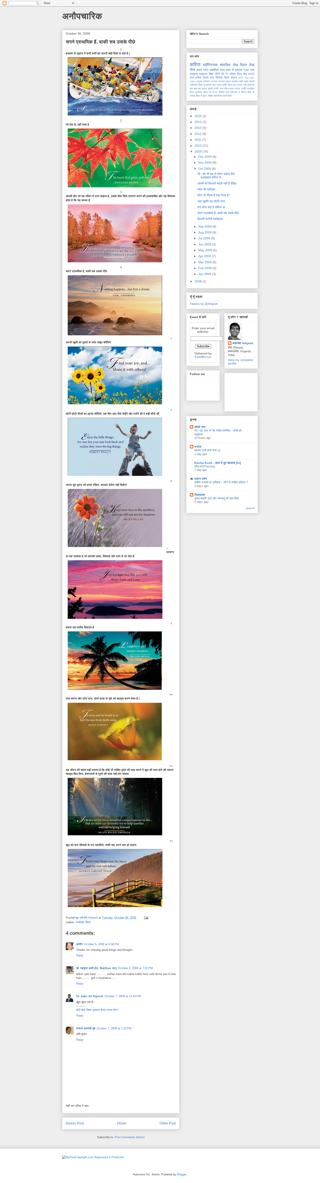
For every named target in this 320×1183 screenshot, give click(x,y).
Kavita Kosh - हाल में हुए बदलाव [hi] (217, 463)
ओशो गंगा (199, 427)
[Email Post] (146, 917)
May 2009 (205, 250)
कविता (195, 64)
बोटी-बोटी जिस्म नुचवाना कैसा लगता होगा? (97, 1010)
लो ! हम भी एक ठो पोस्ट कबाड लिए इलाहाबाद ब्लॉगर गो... (216, 175)
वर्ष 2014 (213, 92)
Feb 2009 (205, 268)
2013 (198, 127)
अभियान (206, 81)
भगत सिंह (223, 88)
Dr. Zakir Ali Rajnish (89, 996)
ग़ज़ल (219, 85)
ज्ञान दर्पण (200, 478)
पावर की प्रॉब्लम (206, 189)
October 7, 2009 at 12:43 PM (122, 996)
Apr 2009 (205, 256)
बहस (195, 88)
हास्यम (238, 70)
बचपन (239, 85)
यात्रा (205, 92)
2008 (198, 281)
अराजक (214, 81)
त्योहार (232, 74)
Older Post (168, 1123)
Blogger (181, 1174)
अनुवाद (199, 81)
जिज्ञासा (199, 495)
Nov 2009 (205, 162)
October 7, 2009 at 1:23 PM (114, 1028)
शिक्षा (211, 74)
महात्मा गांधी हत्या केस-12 (207, 450)
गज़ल (246, 70)
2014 (240, 77)
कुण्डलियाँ (207, 85)
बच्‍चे (245, 85)
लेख (192, 70)
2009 (198, 151)
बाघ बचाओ (202, 88)
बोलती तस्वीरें (213, 88)
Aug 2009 (205, 232)
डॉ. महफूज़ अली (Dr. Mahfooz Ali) (96, 968)
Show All (250, 508)
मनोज (197, 446)
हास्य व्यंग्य (203, 70)
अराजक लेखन (224, 81)
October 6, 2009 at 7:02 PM (135, 968)
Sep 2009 (205, 226)
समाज (234, 77)
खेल (214, 85)
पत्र (234, 85)
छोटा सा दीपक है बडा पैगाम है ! (213, 195)
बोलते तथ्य (208, 77)
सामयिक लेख (229, 65)
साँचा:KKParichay (204, 466)
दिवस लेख (247, 65)
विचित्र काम (224, 92)
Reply (79, 955)
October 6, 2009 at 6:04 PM (101, 944)
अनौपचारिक (82, 16)
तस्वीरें (224, 85)
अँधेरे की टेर (221, 74)
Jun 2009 (205, 244)
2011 (198, 139)
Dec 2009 (205, 156)
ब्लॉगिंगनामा (210, 65)
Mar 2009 (205, 262)
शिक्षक (243, 92)
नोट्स (230, 85)
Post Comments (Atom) (130, 1137)
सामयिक (214, 70)
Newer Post (75, 1123)
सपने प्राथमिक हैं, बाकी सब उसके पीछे (218, 213)
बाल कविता (195, 77)
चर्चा (252, 70)
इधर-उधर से (227, 70)
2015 (198, 116)
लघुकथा (203, 74)
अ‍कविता (234, 81)
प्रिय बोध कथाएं (245, 74)
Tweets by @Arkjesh (204, 303)
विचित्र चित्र (222, 77)
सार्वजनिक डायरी (220, 95)
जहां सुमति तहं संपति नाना (211, 201)
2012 (198, 134)
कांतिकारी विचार (196, 85)
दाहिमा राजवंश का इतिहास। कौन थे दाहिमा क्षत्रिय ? (221, 482)
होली (229, 95)
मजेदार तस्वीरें (240, 88)
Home (121, 1123)
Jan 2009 (205, 274)
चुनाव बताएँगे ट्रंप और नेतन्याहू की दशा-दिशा (216, 498)
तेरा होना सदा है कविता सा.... (213, 207)
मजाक (231, 88)
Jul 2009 (204, 238)
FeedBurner (203, 357)
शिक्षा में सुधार (201, 95)
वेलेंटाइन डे (235, 92)
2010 (198, 145)
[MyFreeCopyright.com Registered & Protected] (93, 1157)
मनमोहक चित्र (83, 922)
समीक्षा (210, 95)
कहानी (251, 81)
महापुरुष (194, 74)
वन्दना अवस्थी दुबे (85, 1028)
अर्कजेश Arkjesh (242, 343)
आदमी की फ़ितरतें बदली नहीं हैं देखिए (216, 183)
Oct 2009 (205, 168)
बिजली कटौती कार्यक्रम (210, 219)
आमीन (79, 944)
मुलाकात (198, 92)
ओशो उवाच (243, 81)
